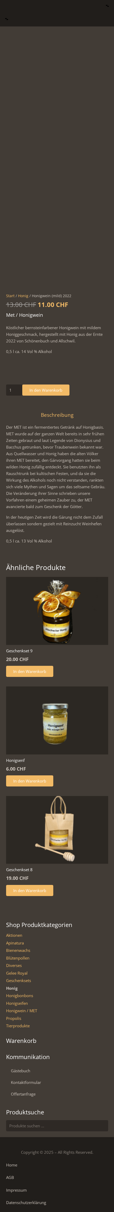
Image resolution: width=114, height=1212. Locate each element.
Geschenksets (18, 980)
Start (10, 295)
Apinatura (15, 943)
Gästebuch (20, 1070)
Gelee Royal (17, 973)
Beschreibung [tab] (57, 414)
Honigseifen (17, 1003)
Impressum (16, 1190)
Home (11, 1165)
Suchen (102, 1125)
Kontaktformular (26, 1082)
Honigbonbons (19, 995)
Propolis (13, 1018)
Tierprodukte (18, 1025)
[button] (107, 6)
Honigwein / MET (21, 1010)
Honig (23, 295)
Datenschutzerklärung (26, 1202)
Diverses (14, 965)
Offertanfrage (23, 1094)
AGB (10, 1177)
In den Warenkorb (45, 390)
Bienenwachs (18, 950)
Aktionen (14, 935)
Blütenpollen (17, 958)
